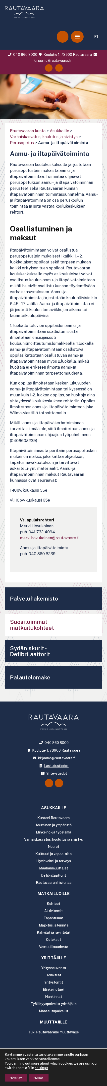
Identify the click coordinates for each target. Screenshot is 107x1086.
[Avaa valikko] (77, 37)
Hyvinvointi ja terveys (53, 861)
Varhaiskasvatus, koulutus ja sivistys (44, 136)
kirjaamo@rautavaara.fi (56, 758)
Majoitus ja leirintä (53, 925)
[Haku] (62, 37)
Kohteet (53, 904)
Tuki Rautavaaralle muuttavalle (53, 1032)
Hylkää (39, 1078)
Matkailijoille (54, 893)
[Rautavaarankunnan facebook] (49, 68)
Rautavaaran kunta (28, 130)
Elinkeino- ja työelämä (53, 832)
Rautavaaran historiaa (53, 883)
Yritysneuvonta (53, 968)
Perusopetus (22, 142)
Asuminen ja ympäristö (54, 825)
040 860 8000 (24, 55)
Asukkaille (59, 130)
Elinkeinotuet (53, 989)
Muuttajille (53, 1022)
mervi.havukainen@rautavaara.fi (49, 538)
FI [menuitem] (96, 36)
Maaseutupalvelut (53, 1011)
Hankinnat (53, 997)
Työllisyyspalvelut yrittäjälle (54, 1004)
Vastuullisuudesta (53, 947)
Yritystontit (53, 982)
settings (41, 1068)
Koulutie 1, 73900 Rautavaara (67, 55)
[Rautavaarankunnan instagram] (59, 68)
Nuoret (53, 847)
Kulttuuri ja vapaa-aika (53, 854)
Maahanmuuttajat (53, 868)
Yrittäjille (53, 958)
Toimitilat (53, 975)
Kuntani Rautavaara (53, 818)
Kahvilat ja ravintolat (53, 932)
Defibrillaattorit (53, 875)
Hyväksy (16, 1078)
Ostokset (53, 940)
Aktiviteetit (53, 911)
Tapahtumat (53, 918)
